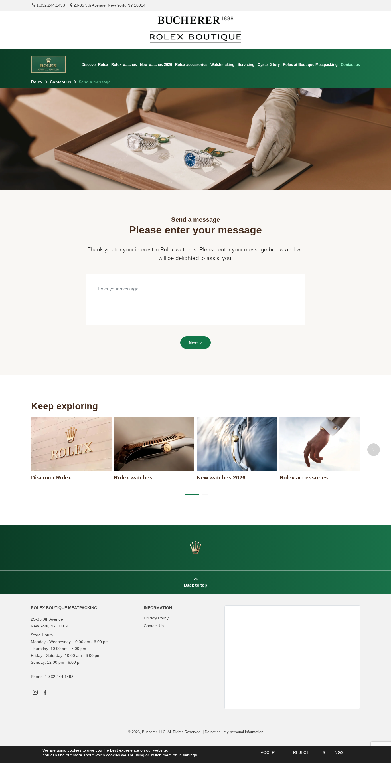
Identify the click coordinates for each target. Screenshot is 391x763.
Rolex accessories (191, 64)
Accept (269, 752)
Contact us (350, 64)
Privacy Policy (156, 618)
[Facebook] (45, 691)
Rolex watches (124, 64)
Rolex (36, 82)
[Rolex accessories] (319, 444)
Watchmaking (222, 64)
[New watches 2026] (237, 444)
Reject (301, 752)
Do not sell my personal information (234, 732)
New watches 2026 (156, 64)
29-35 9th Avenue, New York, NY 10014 (108, 5)
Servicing (246, 64)
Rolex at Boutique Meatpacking (310, 64)
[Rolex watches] (154, 444)
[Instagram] (35, 691)
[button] (191, 494)
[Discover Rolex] (71, 444)
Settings (333, 752)
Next (193, 342)
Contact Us (154, 625)
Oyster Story (269, 64)
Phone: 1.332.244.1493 (52, 676)
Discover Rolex (95, 64)
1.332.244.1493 (50, 5)
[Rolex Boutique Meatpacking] (195, 29)
